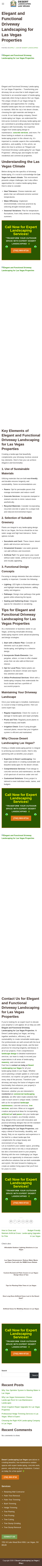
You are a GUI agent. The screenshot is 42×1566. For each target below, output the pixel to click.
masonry (5, 1062)
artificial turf (7, 1114)
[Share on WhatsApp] (11, 1221)
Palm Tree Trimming (12, 1500)
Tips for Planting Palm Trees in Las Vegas (21, 1285)
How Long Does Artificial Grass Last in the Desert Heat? (21, 1297)
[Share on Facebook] (15, 1221)
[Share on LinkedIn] (31, 1221)
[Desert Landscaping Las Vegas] (21, 4)
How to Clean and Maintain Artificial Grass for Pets (11, 1233)
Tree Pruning (9, 1515)
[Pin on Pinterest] (27, 1221)
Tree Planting (9, 1512)
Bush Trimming (10, 1504)
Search (4, 1371)
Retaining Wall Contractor (14, 1492)
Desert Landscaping (30, 47)
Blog (20, 1563)
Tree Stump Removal (12, 1527)
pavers (19, 1114)
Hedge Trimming (10, 1508)
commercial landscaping (24, 1094)
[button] (3, 3)
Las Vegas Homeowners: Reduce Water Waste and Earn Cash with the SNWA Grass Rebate (21, 1261)
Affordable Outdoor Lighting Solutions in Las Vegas (21, 1248)
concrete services (20, 133)
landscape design (9, 1054)
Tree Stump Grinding (12, 1523)
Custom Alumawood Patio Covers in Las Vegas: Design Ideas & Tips (21, 1274)
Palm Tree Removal (12, 1496)
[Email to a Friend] (23, 1221)
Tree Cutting (9, 1519)
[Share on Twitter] (19, 1221)
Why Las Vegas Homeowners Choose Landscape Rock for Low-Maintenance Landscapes (17, 1400)
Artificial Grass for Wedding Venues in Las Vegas (21, 1309)
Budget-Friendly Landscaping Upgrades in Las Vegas (31, 1233)
